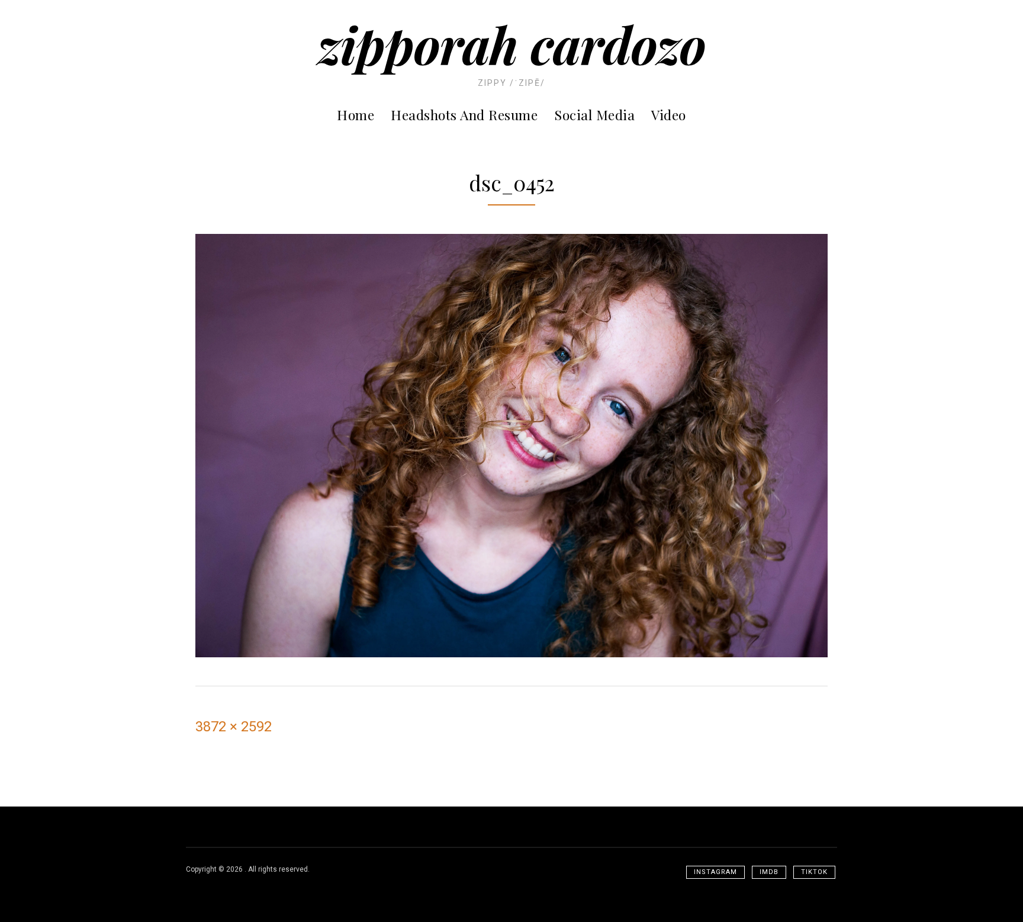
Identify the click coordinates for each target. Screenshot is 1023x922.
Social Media (594, 114)
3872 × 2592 (233, 726)
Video (668, 114)
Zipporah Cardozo (512, 44)
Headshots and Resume (464, 114)
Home (355, 114)
